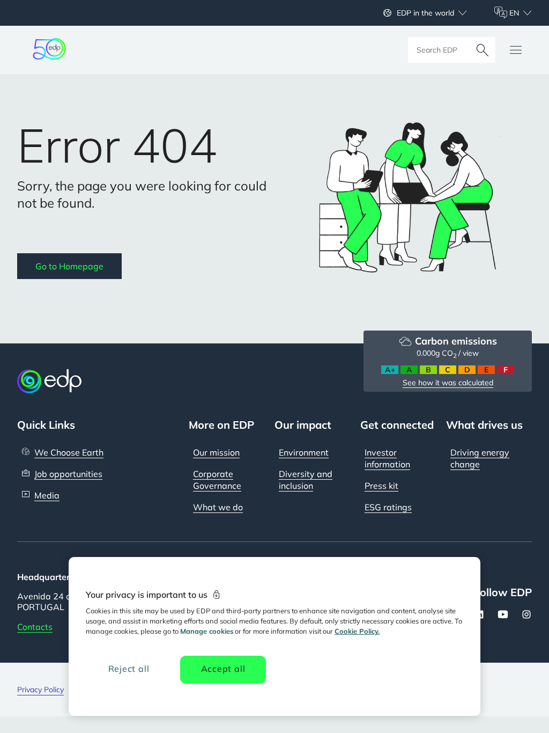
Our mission (216, 452)
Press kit (381, 485)
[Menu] (516, 50)
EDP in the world (425, 13)
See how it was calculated (448, 382)
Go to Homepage (69, 266)
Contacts (35, 626)
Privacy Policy (40, 689)
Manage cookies (206, 631)
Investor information (387, 458)
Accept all (223, 668)
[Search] (482, 50)
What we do (218, 507)
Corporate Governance (217, 479)
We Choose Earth (68, 452)
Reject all (129, 668)
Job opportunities (68, 473)
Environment (304, 452)
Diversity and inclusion (305, 479)
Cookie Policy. (357, 631)
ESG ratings (388, 507)
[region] (274, 636)
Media (47, 495)
